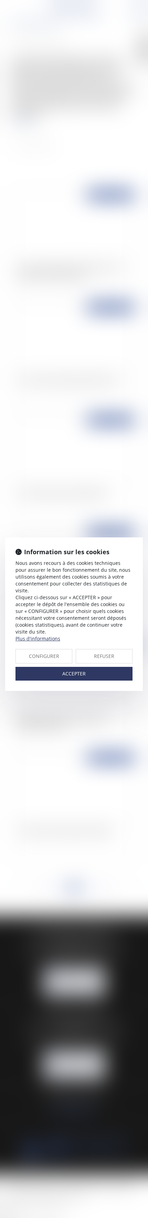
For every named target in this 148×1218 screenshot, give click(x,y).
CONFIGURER (44, 656)
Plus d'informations (37, 638)
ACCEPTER (74, 673)
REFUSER (104, 656)
